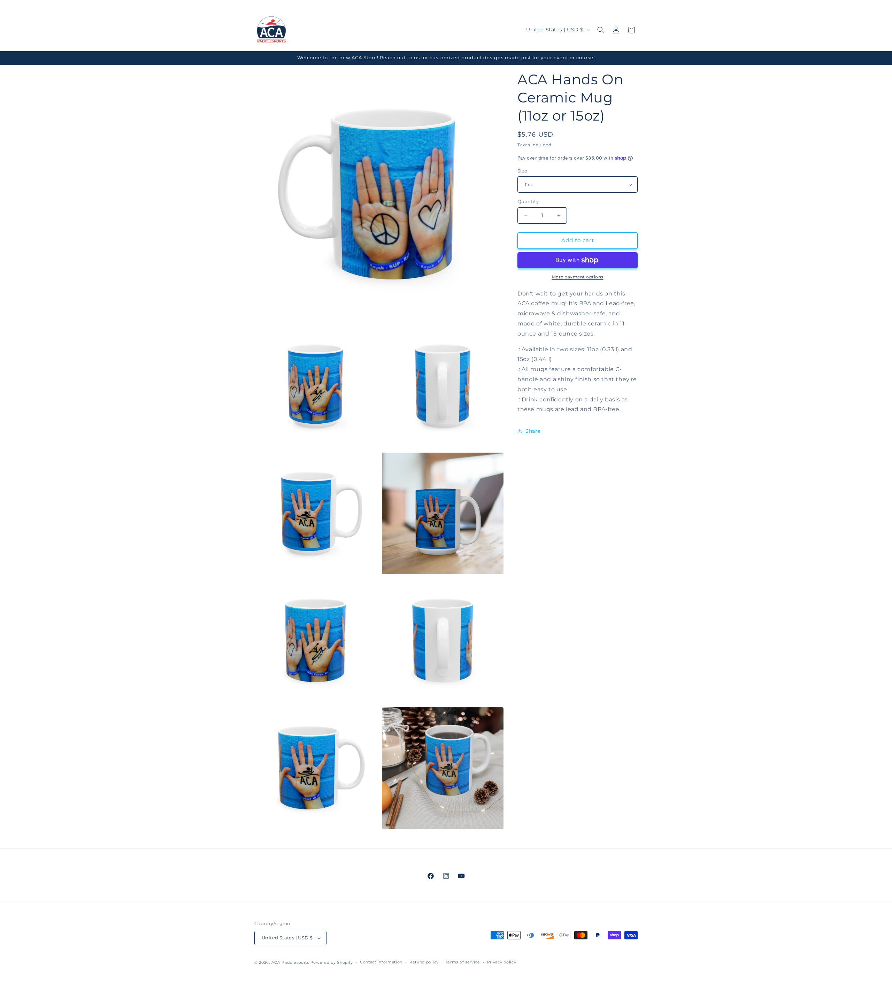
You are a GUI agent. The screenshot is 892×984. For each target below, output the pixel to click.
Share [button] (532, 431)
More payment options (577, 276)
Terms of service (463, 962)
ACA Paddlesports (290, 962)
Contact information (381, 962)
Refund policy (424, 962)
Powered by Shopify (331, 962)
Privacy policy (501, 962)
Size (522, 171)
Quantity (528, 201)
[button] (600, 30)
